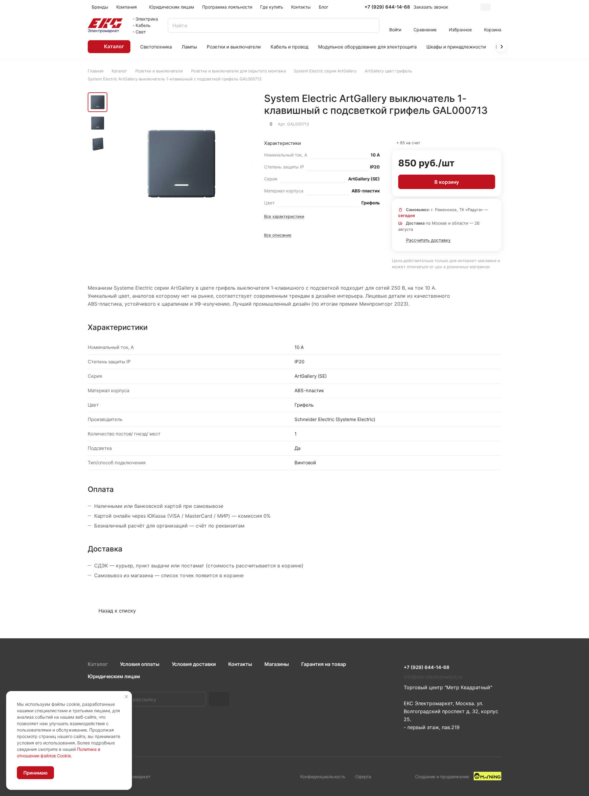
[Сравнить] (481, 123)
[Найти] (371, 25)
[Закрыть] (126, 696)
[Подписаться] (219, 699)
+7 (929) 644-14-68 (387, 7)
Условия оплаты (140, 664)
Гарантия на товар (323, 664)
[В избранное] (467, 123)
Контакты (240, 664)
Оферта (363, 776)
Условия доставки (194, 664)
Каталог (98, 664)
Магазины (276, 664)
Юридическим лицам (114, 676)
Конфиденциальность (322, 776)
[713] (181, 163)
